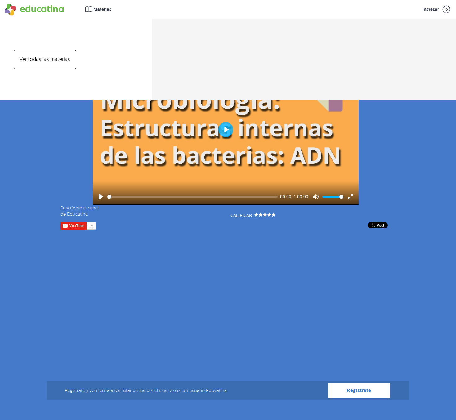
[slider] (192, 197)
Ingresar (431, 9)
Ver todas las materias (45, 59)
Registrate (359, 390)
